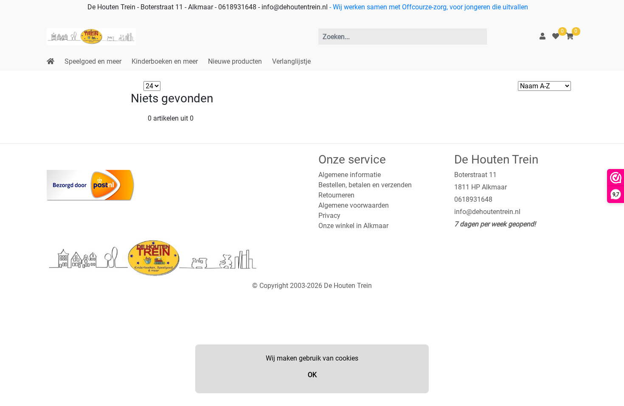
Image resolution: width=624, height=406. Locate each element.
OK (312, 375)
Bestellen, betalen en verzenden (365, 185)
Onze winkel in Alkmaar (353, 226)
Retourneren (336, 195)
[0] (555, 36)
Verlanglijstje (291, 61)
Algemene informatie (349, 175)
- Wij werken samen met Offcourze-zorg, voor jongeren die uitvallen (428, 7)
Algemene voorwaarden (353, 205)
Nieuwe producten (235, 61)
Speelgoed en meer (93, 61)
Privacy (329, 215)
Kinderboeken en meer (165, 61)
